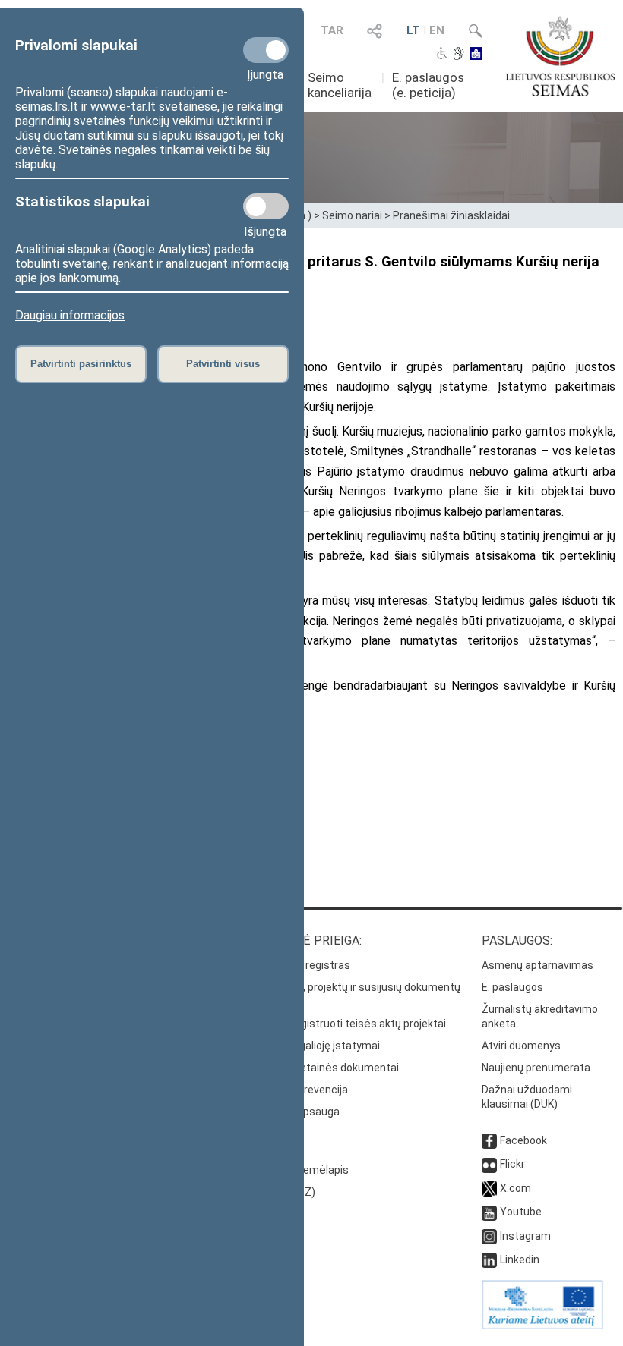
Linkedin (519, 1259)
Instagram (525, 1236)
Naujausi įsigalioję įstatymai (312, 1045)
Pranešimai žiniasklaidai (451, 215)
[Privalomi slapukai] (266, 50)
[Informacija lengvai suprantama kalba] (476, 54)
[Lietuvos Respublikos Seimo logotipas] (560, 56)
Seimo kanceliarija (340, 85)
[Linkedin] (489, 1259)
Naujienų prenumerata (536, 1067)
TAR (332, 30)
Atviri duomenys (521, 1045)
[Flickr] (489, 1164)
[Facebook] (489, 1140)
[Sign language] (458, 54)
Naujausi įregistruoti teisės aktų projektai (345, 1023)
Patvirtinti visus (223, 364)
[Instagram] (489, 1236)
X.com (515, 1188)
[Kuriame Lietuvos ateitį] (542, 1325)
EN (436, 30)
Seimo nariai (352, 215)
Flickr (512, 1164)
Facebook (523, 1140)
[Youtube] (489, 1212)
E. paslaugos (512, 987)
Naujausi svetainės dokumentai (322, 1067)
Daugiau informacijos (70, 315)
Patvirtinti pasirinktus (80, 364)
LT (413, 30)
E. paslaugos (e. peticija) (428, 85)
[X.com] (489, 1188)
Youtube (521, 1212)
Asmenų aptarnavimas (537, 965)
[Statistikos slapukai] (266, 206)
